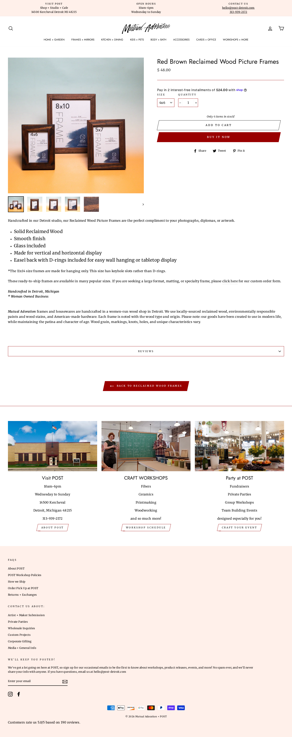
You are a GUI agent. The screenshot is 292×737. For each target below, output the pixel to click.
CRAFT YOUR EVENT (239, 527)
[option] (54, 8)
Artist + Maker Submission (26, 615)
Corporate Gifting (20, 641)
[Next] (141, 204)
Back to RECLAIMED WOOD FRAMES (148, 385)
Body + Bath (158, 39)
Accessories (181, 39)
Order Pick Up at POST (23, 588)
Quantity (187, 94)
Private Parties (18, 621)
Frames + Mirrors (82, 39)
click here (230, 281)
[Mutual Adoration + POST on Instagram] (10, 694)
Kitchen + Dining (112, 39)
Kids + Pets (137, 39)
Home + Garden (54, 39)
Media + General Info (22, 648)
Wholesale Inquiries (21, 628)
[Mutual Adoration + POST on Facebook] (18, 694)
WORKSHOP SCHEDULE (146, 527)
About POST (16, 568)
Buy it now (218, 137)
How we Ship (16, 581)
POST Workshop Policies (25, 575)
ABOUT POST (52, 527)
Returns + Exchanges (22, 594)
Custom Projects (19, 635)
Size (161, 94)
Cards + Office (206, 39)
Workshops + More (235, 39)
